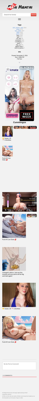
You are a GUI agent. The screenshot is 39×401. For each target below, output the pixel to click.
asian (18, 29)
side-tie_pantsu (19, 48)
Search (34, 14)
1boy (17, 35)
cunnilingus (18, 41)
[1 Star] (19, 63)
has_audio (18, 31)
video (18, 32)
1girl (18, 37)
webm (18, 34)
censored (18, 40)
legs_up (18, 45)
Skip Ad (30, 205)
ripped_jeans (19, 46)
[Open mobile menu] (19, 19)
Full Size (19, 59)
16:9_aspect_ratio (18, 27)
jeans (18, 43)
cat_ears (18, 38)
